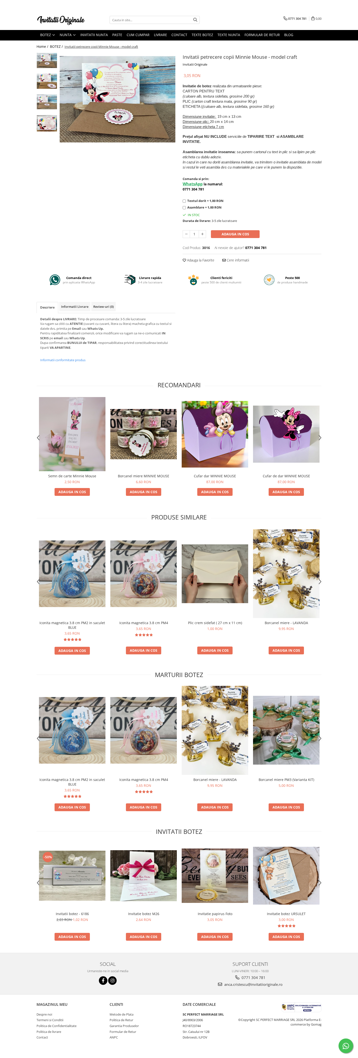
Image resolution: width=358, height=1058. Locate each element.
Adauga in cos (235, 234)
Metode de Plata (121, 1014)
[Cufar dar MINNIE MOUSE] (215, 434)
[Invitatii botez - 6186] (72, 875)
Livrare (160, 34)
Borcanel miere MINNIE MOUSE (143, 476)
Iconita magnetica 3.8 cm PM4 (143, 622)
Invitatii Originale (195, 64)
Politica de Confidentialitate (56, 1026)
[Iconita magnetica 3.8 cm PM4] (143, 573)
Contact (179, 34)
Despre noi (44, 1014)
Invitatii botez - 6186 (72, 913)
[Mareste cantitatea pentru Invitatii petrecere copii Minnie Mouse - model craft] (202, 234)
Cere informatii (237, 260)
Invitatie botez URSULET (286, 913)
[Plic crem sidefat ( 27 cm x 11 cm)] (215, 573)
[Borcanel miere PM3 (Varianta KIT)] (286, 730)
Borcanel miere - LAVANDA (286, 622)
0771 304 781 (253, 977)
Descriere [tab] (47, 307)
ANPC (114, 1037)
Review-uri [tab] (103, 306)
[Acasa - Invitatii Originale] (61, 19)
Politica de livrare (49, 1031)
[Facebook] (103, 980)
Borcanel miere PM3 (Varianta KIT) (286, 779)
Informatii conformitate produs (62, 360)
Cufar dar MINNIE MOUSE (215, 476)
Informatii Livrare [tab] (74, 306)
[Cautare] (195, 20)
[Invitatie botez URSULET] (286, 876)
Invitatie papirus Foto (215, 913)
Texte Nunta (228, 34)
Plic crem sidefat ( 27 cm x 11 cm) (215, 622)
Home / (43, 46)
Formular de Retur (262, 34)
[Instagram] (112, 980)
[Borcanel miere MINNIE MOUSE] (143, 434)
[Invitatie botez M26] (143, 875)
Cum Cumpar (138, 34)
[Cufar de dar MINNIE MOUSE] (286, 434)
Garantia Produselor (124, 1026)
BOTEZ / (57, 46)
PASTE (117, 34)
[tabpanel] (117, 99)
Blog (288, 34)
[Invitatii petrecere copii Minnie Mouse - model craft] (117, 99)
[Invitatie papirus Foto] (215, 875)
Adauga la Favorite (200, 260)
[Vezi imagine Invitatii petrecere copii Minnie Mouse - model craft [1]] (47, 81)
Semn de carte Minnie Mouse (72, 476)
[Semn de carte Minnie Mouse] (72, 434)
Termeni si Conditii (50, 1020)
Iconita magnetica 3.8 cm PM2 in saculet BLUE (72, 625)
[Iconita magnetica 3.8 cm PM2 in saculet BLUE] (72, 573)
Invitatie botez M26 (143, 913)
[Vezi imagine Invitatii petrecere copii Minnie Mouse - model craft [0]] (47, 60)
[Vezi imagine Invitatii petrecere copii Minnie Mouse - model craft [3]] (47, 123)
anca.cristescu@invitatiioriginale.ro (253, 984)
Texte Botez (202, 34)
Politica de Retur (121, 1020)
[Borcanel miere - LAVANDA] (286, 573)
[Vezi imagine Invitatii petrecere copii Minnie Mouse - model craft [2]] (47, 101)
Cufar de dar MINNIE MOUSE (286, 476)
